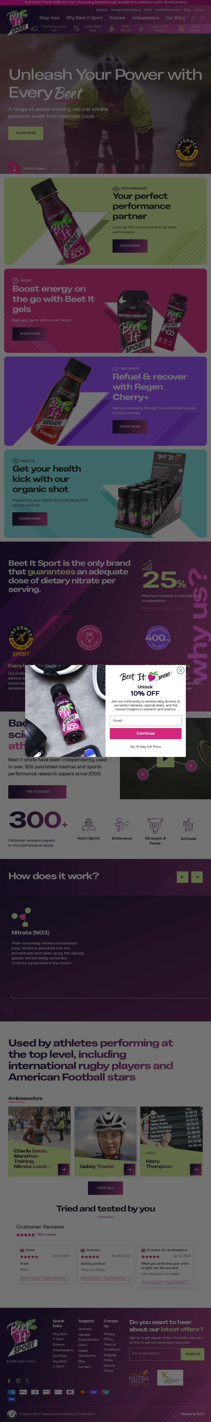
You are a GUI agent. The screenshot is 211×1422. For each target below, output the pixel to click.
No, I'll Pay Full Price (145, 746)
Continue (146, 734)
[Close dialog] (180, 670)
